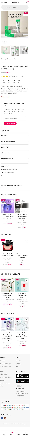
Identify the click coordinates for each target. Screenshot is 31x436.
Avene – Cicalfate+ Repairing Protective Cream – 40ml (22, 336)
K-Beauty (15, 169)
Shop (17, 367)
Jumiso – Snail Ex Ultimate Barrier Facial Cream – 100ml (22, 217)
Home (3, 59)
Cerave (7, 345)
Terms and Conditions (5, 377)
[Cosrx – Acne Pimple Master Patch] (22, 285)
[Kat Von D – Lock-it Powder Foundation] (7, 245)
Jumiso (3, 63)
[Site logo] (14, 2)
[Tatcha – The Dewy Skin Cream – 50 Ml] (7, 206)
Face (4, 258)
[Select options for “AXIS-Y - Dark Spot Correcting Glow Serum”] (12, 280)
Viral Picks (24, 301)
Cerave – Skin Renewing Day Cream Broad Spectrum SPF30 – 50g (7, 337)
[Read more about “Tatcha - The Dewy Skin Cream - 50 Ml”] (12, 201)
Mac (22, 262)
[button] (3, 28)
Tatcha (7, 221)
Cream (16, 59)
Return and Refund (5, 383)
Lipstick (23, 260)
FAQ (1, 386)
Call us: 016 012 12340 (5, 367)
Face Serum (10, 300)
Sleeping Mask (21, 300)
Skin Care (9, 59)
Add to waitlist (10, 123)
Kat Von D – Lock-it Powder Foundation (8, 255)
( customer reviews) (16, 76)
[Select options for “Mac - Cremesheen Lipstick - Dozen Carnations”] (26, 240)
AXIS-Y (7, 302)
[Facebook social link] (6, 176)
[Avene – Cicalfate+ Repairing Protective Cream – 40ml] (22, 324)
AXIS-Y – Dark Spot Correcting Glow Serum (7, 295)
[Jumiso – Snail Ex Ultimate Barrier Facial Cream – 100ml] (22, 206)
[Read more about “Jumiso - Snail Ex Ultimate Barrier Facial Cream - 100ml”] (26, 201)
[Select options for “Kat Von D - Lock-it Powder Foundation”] (12, 240)
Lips (20, 260)
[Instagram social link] (5, 418)
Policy (2, 371)
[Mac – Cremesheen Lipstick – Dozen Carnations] (22, 245)
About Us (18, 361)
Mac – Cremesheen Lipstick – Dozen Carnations (22, 256)
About (17, 358)
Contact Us (18, 364)
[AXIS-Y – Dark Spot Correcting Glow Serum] (7, 285)
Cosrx (22, 304)
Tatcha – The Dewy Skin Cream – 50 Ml (7, 215)
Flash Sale (7, 260)
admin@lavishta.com (5, 364)
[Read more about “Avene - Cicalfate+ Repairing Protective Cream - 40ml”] (26, 319)
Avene (22, 343)
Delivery (2, 380)
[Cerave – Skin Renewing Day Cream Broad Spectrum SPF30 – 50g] (7, 324)
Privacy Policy (3, 374)
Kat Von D (7, 262)
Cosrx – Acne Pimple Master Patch (22, 295)
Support (2, 358)
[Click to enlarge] (4, 42)
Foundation (9, 258)
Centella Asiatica (9, 172)
